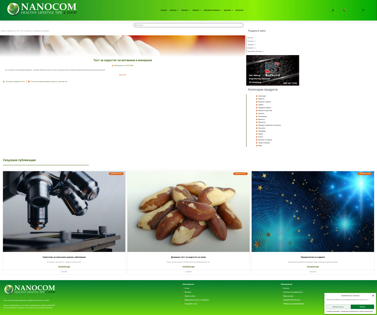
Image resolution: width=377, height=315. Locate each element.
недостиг (54, 81)
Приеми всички (338, 307)
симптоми (61, 81)
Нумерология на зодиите (313, 257)
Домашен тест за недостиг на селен (188, 257)
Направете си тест (13, 31)
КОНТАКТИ (239, 10)
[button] (373, 296)
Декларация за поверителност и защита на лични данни (357, 311)
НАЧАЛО (164, 10)
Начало (3, 31)
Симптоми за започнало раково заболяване (64, 257)
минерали (47, 81)
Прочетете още (64, 267)
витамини (40, 81)
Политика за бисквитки (333, 311)
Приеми (362, 307)
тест (66, 81)
